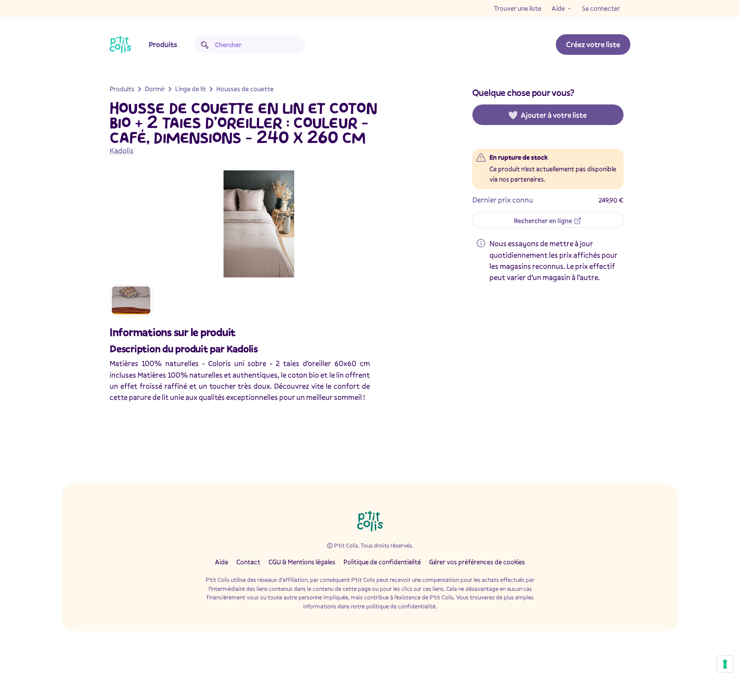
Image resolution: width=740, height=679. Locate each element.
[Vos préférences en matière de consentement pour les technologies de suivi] (725, 664)
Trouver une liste (517, 8)
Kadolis (122, 150)
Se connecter (601, 8)
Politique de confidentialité (382, 561)
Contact (248, 561)
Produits (163, 44)
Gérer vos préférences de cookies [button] (477, 561)
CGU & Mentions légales (302, 561)
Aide (558, 8)
